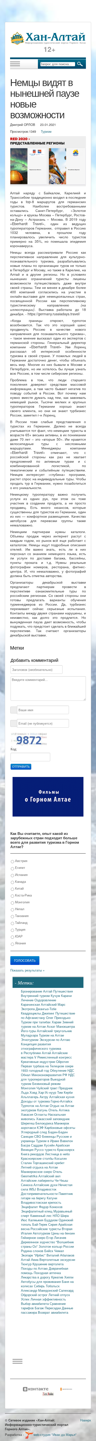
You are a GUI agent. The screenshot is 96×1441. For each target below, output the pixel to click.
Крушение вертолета (48, 1264)
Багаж (40, 1308)
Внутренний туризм (36, 995)
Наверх (85, 1420)
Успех (26, 1299)
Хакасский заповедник (53, 1118)
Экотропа (28, 1008)
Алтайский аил (49, 1176)
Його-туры (29, 1030)
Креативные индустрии (38, 1061)
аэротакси (29, 1127)
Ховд (34, 1092)
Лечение (27, 1000)
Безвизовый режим (46, 1083)
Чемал (59, 1250)
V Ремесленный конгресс (53, 1057)
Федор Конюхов (51, 1206)
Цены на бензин (63, 1233)
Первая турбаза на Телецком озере (47, 1066)
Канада (20, 881)
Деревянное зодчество (38, 1242)
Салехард (66, 1290)
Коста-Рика (23, 895)
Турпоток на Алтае (35, 1105)
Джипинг (48, 1013)
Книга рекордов (33, 1154)
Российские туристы (46, 1228)
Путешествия (63, 991)
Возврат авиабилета (53, 1312)
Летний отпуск (59, 1294)
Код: (14, 749)
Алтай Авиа (30, 1259)
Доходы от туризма (36, 1101)
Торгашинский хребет (48, 1162)
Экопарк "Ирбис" (34, 1255)
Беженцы (49, 1136)
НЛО (57, 1215)
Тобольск (53, 1286)
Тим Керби (65, 1092)
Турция (19, 929)
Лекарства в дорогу (36, 1277)
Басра (26, 1145)
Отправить (21, 766)
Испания (21, 874)
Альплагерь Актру (35, 1096)
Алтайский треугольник (54, 1030)
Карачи (66, 995)
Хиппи (68, 1277)
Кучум (56, 995)
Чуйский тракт (47, 1088)
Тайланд (21, 922)
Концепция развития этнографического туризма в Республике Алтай (41, 1048)
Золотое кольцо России (56, 1246)
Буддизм (51, 1220)
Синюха (27, 1184)
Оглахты (41, 1114)
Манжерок (61, 1123)
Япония (20, 943)
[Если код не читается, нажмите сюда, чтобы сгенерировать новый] (29, 740)
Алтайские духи (45, 1184)
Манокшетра (65, 1026)
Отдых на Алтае (62, 1105)
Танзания (21, 915)
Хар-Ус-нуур (47, 1092)
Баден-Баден (58, 1132)
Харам (57, 1022)
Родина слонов (32, 1250)
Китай (19, 888)
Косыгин (60, 1158)
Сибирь (40, 1286)
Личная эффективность (48, 1299)
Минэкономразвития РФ (50, 1074)
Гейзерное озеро (33, 1237)
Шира (65, 1215)
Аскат (51, 1026)
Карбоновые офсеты (60, 1127)
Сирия (53, 1224)
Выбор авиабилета (35, 1303)
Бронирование (32, 991)
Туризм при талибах (36, 1022)
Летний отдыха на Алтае (39, 1167)
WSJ (33, 1189)
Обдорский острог (34, 1294)
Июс (24, 1220)
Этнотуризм (30, 1039)
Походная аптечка (47, 1272)
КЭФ (41, 1127)
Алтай (48, 991)
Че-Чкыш (61, 1180)
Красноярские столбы (37, 1158)
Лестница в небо (57, 1154)
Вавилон (66, 1140)
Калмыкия (36, 1220)
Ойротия (62, 1061)
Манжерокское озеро (37, 1171)
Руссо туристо (45, 1149)
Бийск (49, 1250)
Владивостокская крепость (41, 1202)
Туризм (46, 131)
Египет (19, 867)
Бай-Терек (40, 1224)
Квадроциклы (31, 1013)
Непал (19, 908)
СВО (38, 1136)
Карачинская (31, 1004)
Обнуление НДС (62, 1070)
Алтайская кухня (61, 1096)
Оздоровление (45, 1000)
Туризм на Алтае (51, 1035)
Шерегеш (28, 1123)
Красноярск (65, 1149)
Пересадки (53, 1308)
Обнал (26, 1074)
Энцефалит (30, 1206)
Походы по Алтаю (35, 1268)
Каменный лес (41, 1215)
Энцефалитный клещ (37, 1211)
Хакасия (27, 1114)
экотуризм (29, 1110)
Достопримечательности (40, 1193)
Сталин (27, 1162)
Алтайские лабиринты (38, 1180)
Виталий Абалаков (60, 1255)
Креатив (57, 1277)
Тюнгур (26, 1264)
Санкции (27, 1136)
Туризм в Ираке (48, 1140)
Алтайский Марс (53, 1004)
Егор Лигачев (56, 1237)
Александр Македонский (40, 1290)
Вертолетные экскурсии (57, 1259)
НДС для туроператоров (48, 1076)
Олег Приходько (58, 1017)
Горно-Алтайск (61, 1101)
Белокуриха (44, 1123)
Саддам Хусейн (43, 1145)
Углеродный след (34, 1132)
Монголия (22, 902)
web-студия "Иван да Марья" (55, 1434)
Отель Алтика (58, 1110)
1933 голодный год (35, 1070)
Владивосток (46, 1189)
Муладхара (30, 1035)
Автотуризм (42, 1233)
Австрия (20, 860)
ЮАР (18, 936)
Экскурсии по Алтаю (54, 1039)
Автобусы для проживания (41, 1281)
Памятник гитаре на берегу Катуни (47, 1195)
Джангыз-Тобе (46, 1008)
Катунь (42, 1110)
